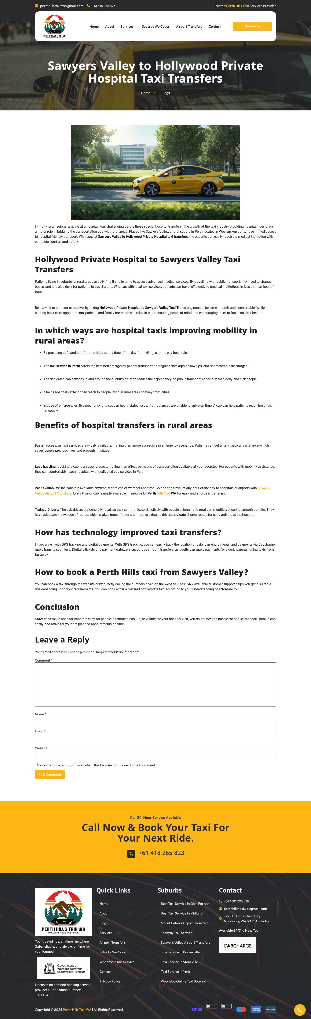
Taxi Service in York (175, 971)
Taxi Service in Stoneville (179, 962)
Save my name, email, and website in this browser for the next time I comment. (97, 765)
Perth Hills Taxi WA (77, 1009)
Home (94, 26)
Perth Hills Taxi (237, 6)
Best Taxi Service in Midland (181, 913)
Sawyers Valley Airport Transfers (185, 942)
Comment (43, 660)
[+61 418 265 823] (131, 854)
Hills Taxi (163, 493)
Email (40, 731)
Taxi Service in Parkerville (180, 952)
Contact (215, 26)
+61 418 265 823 (161, 854)
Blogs (103, 923)
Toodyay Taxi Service (176, 933)
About (109, 26)
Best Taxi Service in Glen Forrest (185, 903)
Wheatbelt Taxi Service (117, 962)
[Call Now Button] (300, 1010)
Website (41, 748)
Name (40, 714)
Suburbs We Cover (156, 26)
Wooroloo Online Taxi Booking (183, 981)
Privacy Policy (110, 981)
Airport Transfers (189, 26)
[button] (128, 26)
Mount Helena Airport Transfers (185, 923)
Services (127, 26)
